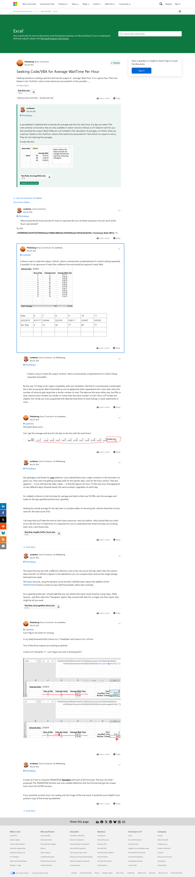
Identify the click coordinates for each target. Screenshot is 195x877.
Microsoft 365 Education (78, 848)
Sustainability (162, 865)
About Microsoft (163, 840)
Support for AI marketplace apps (138, 848)
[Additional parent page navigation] (36, 11)
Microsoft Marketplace (135, 857)
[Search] (161, 4)
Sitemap (74, 873)
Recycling (152, 873)
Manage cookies (107, 873)
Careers (160, 836)
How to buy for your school (78, 853)
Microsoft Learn (133, 844)
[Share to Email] (123, 821)
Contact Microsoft (85, 873)
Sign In (177, 4)
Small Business (102, 865)
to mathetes (57, 247)
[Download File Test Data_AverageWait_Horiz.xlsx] (58, 606)
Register (168, 4)
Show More (24, 85)
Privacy (97, 873)
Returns (43, 848)
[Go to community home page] (15, 4)
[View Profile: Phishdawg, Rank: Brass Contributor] (20, 63)
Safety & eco (142, 873)
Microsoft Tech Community (136, 853)
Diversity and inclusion (165, 857)
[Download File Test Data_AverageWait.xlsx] (49, 177)
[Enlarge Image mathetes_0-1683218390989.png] (46, 156)
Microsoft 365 (46, 11)
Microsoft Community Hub (22, 11)
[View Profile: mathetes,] (22, 109)
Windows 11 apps (15, 865)
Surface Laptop (14, 840)
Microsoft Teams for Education (79, 844)
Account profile (45, 836)
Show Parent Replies (21, 202)
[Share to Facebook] (101, 821)
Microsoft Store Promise (48, 861)
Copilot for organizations (18, 848)
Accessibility (162, 861)
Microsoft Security (103, 840)
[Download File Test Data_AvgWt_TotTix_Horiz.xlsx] (59, 533)
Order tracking (45, 853)
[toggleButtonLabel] (180, 11)
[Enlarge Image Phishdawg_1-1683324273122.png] (72, 440)
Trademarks (131, 873)
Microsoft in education (77, 836)
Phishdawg (29, 61)
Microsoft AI (101, 836)
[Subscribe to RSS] (119, 821)
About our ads (163, 873)
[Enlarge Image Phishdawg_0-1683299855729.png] (46, 287)
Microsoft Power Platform (106, 853)
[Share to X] (106, 821)
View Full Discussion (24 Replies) (29, 198)
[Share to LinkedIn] (97, 821)
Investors (160, 853)
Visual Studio (132, 865)
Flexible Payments (46, 865)
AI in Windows (14, 857)
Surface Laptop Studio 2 (17, 844)
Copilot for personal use (17, 853)
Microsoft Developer (135, 840)
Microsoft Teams (103, 857)
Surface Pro (13, 836)
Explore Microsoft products (18, 861)
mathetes (31, 108)
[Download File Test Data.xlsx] (33, 91)
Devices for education (77, 840)
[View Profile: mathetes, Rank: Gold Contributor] (19, 210)
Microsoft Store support (48, 844)
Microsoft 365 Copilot (104, 861)
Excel (55, 11)
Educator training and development (81, 857)
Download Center (46, 840)
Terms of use (120, 873)
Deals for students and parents (80, 861)
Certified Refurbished (47, 857)
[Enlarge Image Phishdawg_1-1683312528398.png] (72, 720)
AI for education (75, 865)
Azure (130, 836)
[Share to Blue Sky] (115, 821)
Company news (162, 844)
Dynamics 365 (102, 844)
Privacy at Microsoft (164, 848)
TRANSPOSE (29, 584)
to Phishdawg (59, 357)
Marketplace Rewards (135, 861)
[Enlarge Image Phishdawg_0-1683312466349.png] (72, 677)
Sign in (141, 70)
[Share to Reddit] (110, 821)
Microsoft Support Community (55, 38)
